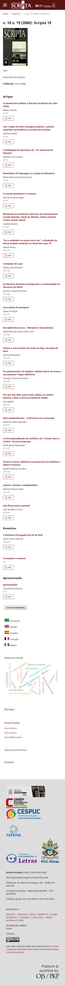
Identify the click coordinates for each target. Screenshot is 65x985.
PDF (9, 118)
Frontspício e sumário (14, 558)
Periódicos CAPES (15, 920)
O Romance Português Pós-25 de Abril (23, 535)
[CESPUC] (23, 818)
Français (13, 639)
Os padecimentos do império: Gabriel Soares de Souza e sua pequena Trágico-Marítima (32, 373)
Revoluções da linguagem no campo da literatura (28, 173)
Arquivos (16, 13)
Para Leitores (11, 728)
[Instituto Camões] (16, 807)
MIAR (48, 917)
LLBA (34, 917)
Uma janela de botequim (16, 307)
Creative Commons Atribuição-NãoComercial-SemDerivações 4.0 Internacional (32, 949)
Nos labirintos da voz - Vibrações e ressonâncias (28, 327)
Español (13, 633)
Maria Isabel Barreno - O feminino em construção (28, 418)
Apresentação (10, 584)
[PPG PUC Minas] (32, 862)
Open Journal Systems (16, 750)
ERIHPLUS (42, 914)
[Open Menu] (5, 5)
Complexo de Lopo (13, 263)
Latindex (24, 917)
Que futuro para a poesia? (16, 505)
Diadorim (23, 914)
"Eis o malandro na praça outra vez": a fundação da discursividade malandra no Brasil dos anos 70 (30, 242)
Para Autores (11, 732)
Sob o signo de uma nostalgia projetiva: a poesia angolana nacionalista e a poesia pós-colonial (28, 128)
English (13, 626)
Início (5, 13)
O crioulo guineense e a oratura (19, 193)
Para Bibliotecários (13, 737)
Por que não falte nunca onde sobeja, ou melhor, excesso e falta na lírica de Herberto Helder (28, 396)
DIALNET (11, 914)
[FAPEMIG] (13, 837)
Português (14, 620)
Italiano (13, 645)
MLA (41, 917)
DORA (9, 928)
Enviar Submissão (16, 607)
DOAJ (32, 914)
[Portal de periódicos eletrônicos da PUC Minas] (26, 796)
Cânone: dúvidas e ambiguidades (20, 485)
